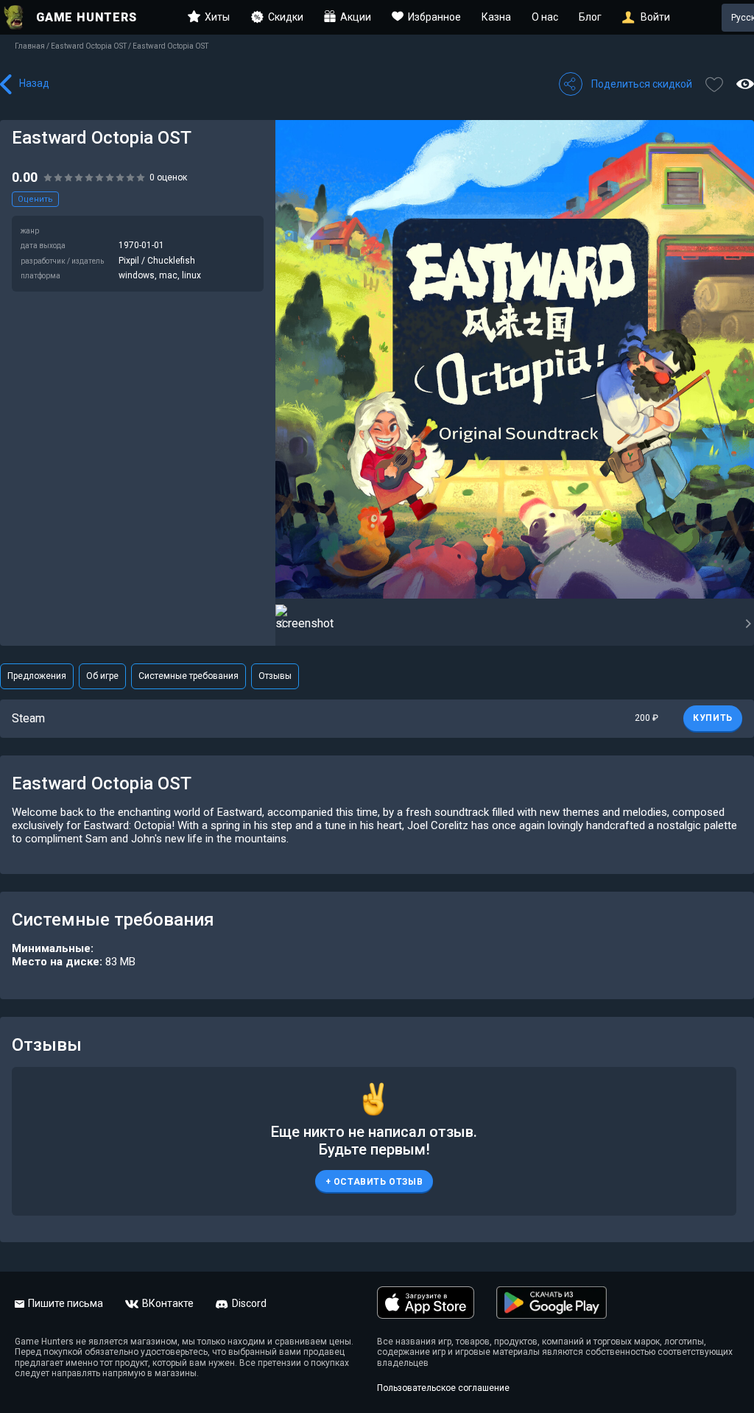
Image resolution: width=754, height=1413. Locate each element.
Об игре (102, 676)
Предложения (36, 676)
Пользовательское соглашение (443, 1388)
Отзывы (275, 676)
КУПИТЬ (713, 718)
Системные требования (188, 676)
